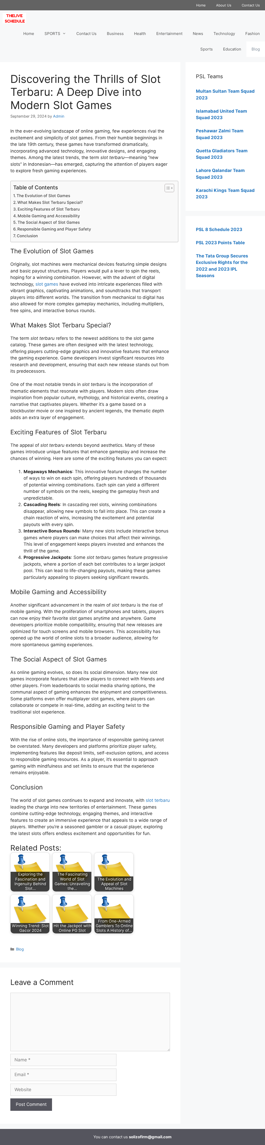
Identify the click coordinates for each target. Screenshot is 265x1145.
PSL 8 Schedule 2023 (219, 229)
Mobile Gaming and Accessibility (49, 215)
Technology (224, 33)
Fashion (252, 33)
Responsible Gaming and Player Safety (54, 229)
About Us (223, 5)
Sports (206, 49)
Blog (256, 49)
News (198, 33)
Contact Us (251, 5)
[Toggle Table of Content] (167, 188)
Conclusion (27, 235)
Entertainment (169, 33)
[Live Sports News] (16, 18)
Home (201, 5)
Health (140, 33)
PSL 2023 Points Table (220, 242)
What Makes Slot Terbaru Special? (50, 202)
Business (115, 33)
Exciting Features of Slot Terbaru (49, 209)
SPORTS (52, 33)
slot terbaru (158, 800)
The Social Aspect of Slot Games (49, 222)
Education (232, 49)
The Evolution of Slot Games (43, 195)
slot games (46, 284)
